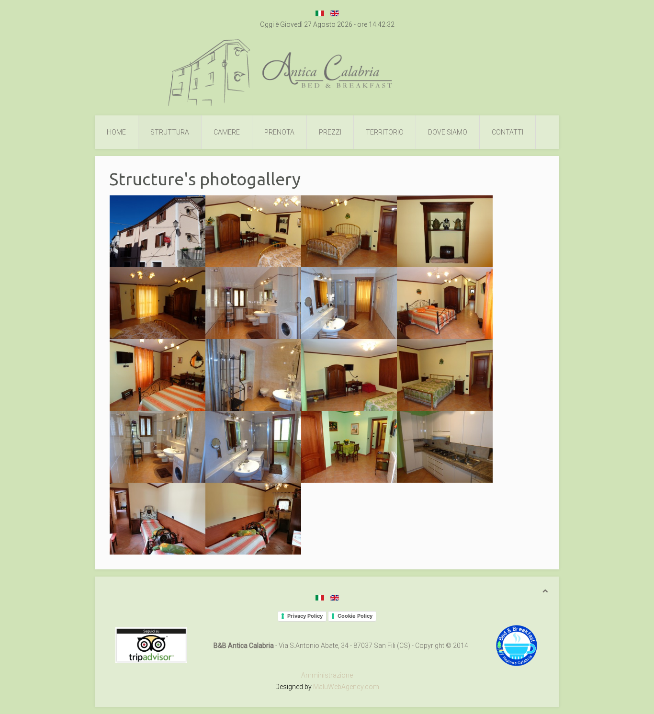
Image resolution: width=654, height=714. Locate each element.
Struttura (169, 132)
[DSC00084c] (253, 447)
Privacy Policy (305, 615)
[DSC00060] (349, 303)
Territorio (385, 132)
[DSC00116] (445, 447)
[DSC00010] (157, 231)
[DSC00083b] (157, 447)
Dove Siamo (447, 132)
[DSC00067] (445, 303)
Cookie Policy (355, 615)
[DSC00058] (157, 303)
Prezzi (330, 132)
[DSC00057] (445, 231)
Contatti (507, 132)
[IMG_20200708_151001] (253, 519)
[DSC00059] (253, 303)
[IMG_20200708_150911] (157, 519)
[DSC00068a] (157, 375)
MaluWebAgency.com (346, 687)
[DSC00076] (445, 375)
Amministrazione (327, 675)
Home (116, 132)
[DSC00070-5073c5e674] (253, 375)
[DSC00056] (349, 231)
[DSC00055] (253, 231)
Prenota (279, 132)
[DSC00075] (349, 375)
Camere (227, 132)
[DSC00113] (349, 447)
